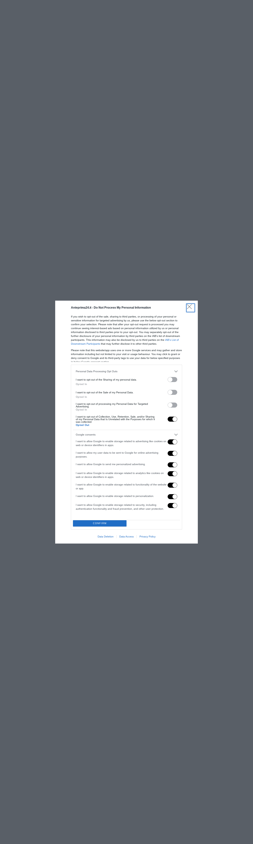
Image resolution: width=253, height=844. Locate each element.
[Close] (190, 307)
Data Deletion (106, 536)
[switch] (172, 379)
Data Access (126, 536)
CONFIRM (100, 523)
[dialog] (126, 422)
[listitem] (126, 371)
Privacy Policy (147, 536)
